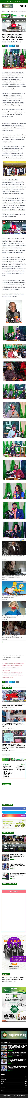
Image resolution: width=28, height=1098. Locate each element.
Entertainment (15, 979)
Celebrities (21, 977)
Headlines (21, 979)
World (15, 981)
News (3, 755)
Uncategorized (15, 11)
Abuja (7, 977)
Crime (3, 979)
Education (8, 979)
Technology (9, 981)
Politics (19, 41)
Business (16, 977)
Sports (2, 1090)
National (4, 981)
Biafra (11, 977)
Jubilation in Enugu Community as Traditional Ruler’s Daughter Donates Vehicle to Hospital (13, 675)
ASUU (3, 977)
